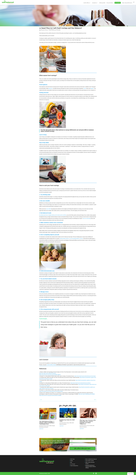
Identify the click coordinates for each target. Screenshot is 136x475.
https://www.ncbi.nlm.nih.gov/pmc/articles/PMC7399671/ (50, 374)
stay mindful (48, 208)
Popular (53, 425)
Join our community (86, 218)
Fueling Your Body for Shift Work (67, 420)
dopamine (50, 88)
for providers (110, 2)
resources (94, 2)
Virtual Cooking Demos (74, 465)
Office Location (88, 462)
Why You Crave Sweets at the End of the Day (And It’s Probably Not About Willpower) (88, 422)
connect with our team (51, 364)
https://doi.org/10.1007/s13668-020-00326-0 (47, 373)
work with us (86, 2)
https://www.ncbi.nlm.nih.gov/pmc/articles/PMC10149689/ (50, 395)
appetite (92, 88)
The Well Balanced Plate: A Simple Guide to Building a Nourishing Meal (46, 423)
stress (85, 88)
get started (117, 2)
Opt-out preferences (127, 2)
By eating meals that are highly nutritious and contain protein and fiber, (52, 215)
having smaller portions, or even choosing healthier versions (71, 238)
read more (41, 428)
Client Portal (72, 459)
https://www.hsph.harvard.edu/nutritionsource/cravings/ (85, 376)
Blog (71, 462)
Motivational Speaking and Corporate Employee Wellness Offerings (90, 466)
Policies (71, 460)
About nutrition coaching (89, 460)
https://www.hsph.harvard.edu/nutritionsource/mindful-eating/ (51, 391)
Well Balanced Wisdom (55, 30)
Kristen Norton (44, 30)
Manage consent (130, 473)
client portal (102, 2)
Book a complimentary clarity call (91, 459)
